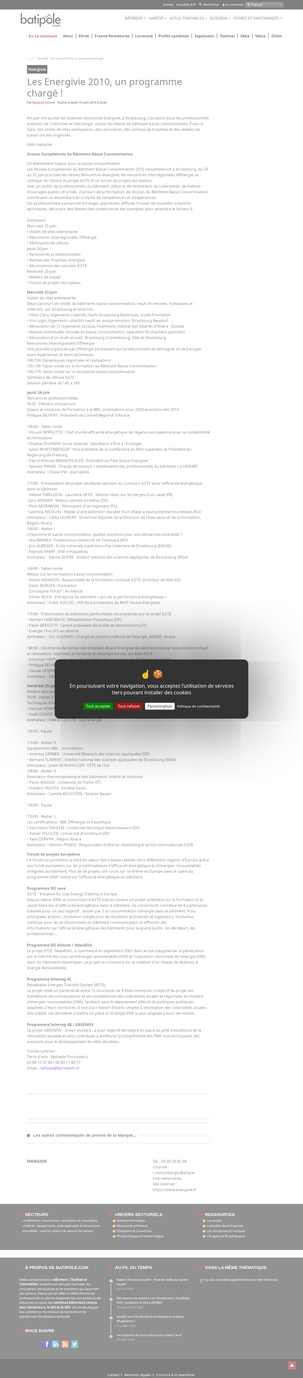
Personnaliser (159, 706)
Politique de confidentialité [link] (198, 706)
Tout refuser (129, 706)
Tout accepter (98, 706)
